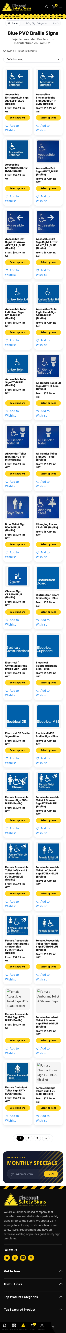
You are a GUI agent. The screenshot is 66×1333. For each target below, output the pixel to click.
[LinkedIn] (23, 1258)
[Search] (47, 7)
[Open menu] (61, 7)
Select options (17, 117)
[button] (17, 128)
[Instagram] (31, 1258)
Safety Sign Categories (36, 23)
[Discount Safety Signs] (16, 7)
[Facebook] (7, 1258)
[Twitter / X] (15, 1258)
